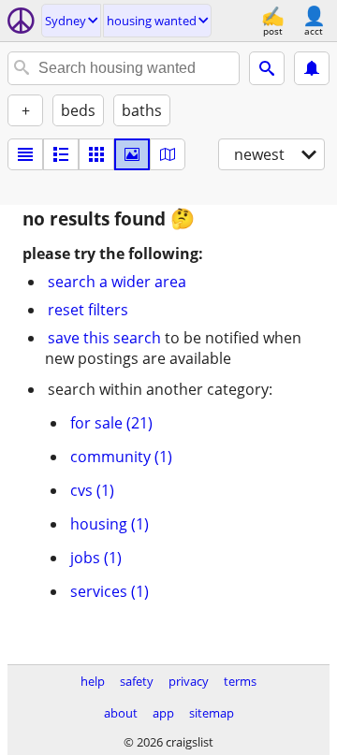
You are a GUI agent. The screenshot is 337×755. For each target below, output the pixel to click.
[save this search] (312, 68)
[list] (25, 154)
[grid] (96, 154)
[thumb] (61, 154)
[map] (167, 154)
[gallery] (132, 154)
